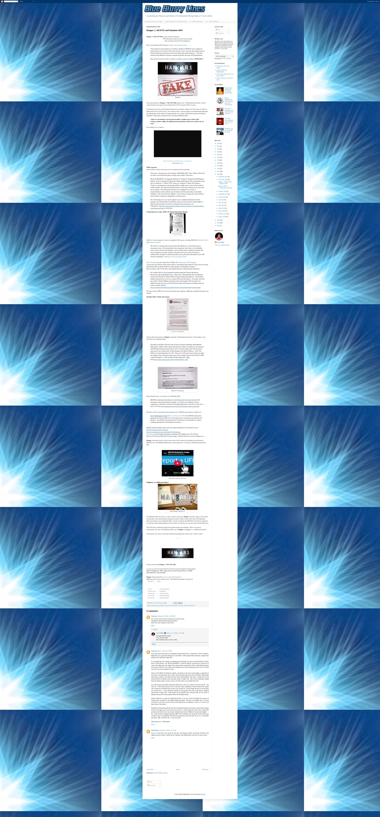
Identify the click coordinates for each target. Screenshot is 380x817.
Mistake (186, 605)
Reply (152, 625)
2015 (218, 171)
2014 (218, 174)
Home (178, 769)
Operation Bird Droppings (188, 262)
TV (194, 605)
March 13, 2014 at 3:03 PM (176, 416)
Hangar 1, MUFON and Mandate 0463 (224, 182)
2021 (218, 154)
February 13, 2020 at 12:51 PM (175, 633)
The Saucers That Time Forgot (153, 21)
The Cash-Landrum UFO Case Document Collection (229, 111)
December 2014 (223, 176)
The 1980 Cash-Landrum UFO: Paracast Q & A (229, 121)
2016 (218, 168)
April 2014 (222, 208)
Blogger (203, 794)
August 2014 (222, 197)
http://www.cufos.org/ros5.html (177, 256)
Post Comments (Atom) (160, 773)
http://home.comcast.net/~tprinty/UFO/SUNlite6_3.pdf (171, 359)
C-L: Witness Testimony (196, 21)
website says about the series (178, 45)
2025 (218, 143)
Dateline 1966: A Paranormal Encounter (225, 187)
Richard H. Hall (203, 240)
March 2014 (222, 211)
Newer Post (150, 769)
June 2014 (222, 202)
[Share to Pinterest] (181, 603)
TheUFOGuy (155, 730)
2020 (218, 157)
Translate (228, 58)
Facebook (149, 434)
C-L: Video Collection (212, 21)
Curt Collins (160, 633)
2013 (218, 220)
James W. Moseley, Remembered (222, 70)
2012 (218, 223)
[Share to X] (178, 603)
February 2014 (223, 213)
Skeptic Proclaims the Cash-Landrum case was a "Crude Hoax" (229, 101)
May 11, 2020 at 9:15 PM (165, 651)
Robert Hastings (151, 262)
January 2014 (222, 216)
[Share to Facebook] (180, 603)
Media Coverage (178, 605)
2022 (218, 151)
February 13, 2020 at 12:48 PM (166, 616)
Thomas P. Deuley (154, 242)
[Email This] (174, 603)
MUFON (173, 569)
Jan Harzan (149, 569)
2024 (218, 146)
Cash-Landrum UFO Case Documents (175, 21)
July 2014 (221, 200)
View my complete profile (222, 245)
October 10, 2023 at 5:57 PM (168, 730)
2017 (218, 166)
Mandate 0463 (169, 605)
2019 (218, 160)
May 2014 (222, 205)
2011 (218, 225)
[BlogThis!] (176, 603)
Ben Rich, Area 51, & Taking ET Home (229, 130)
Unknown (154, 616)
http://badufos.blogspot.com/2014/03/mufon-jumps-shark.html (180, 406)
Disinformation (156, 605)
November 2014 (223, 179)
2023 (218, 149)
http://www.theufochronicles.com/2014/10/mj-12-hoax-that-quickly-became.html (175, 287)
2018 (218, 163)
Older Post (205, 769)
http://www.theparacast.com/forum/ (157, 430)
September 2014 (223, 194)
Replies (155, 629)
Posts (218, 29)
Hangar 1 (162, 605)
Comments (220, 33)
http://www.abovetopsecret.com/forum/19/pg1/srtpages (163, 432)
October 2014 (223, 191)
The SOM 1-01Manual (177, 234)
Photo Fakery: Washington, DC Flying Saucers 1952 (229, 90)
